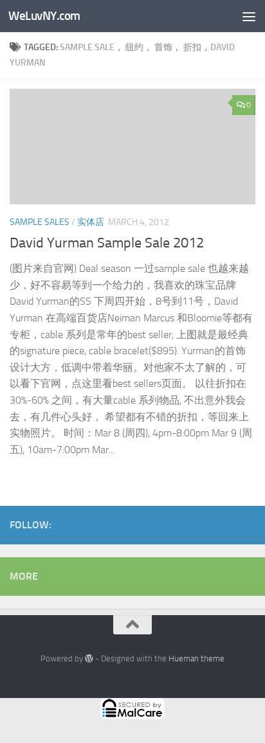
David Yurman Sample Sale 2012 (107, 243)
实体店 (90, 222)
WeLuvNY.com (44, 15)
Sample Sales (39, 222)
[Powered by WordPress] (89, 658)
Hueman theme (196, 658)
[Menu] (249, 16)
